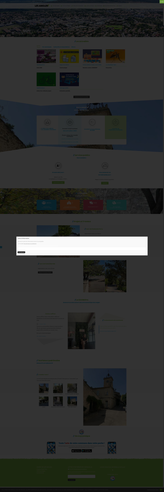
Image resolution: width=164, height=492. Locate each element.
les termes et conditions (30, 243)
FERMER (161, 1)
